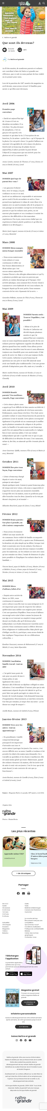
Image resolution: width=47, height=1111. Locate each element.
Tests (26, 906)
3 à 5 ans (5, 914)
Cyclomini (28, 912)
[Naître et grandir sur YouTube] (30, 1040)
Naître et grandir (10, 37)
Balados (5, 933)
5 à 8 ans (5, 916)
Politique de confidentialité (34, 929)
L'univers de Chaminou (33, 910)
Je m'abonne (23, 1027)
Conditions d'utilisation (33, 927)
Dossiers (5, 927)
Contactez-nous (30, 937)
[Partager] (18, 893)
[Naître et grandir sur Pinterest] (25, 1040)
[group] (14, 851)
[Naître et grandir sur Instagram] (17, 1040)
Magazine (6, 929)
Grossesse (6, 908)
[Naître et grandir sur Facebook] (21, 1040)
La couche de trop (31, 918)
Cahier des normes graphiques (31, 934)
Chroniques (6, 925)
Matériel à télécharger (33, 908)
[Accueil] (23, 3)
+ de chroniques (23, 873)
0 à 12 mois (6, 910)
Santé (4, 906)
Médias (27, 931)
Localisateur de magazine (29, 1003)
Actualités (5, 923)
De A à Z (5, 904)
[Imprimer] (28, 893)
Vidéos (4, 931)
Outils (27, 904)
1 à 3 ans (5, 912)
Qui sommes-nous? (32, 925)
